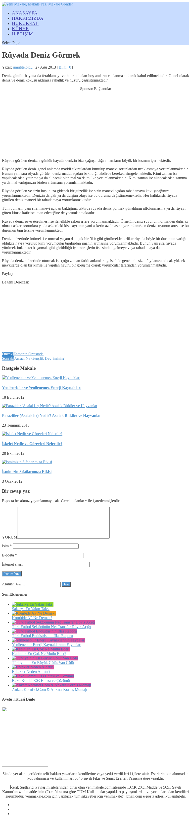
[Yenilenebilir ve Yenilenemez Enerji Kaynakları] (41, 377)
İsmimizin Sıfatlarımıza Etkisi (26, 471)
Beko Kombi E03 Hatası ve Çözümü (41, 680)
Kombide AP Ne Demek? (32, 618)
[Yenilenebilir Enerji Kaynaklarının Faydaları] (48, 640)
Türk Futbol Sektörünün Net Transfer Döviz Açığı (51, 627)
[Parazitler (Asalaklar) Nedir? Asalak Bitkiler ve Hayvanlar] (49, 406)
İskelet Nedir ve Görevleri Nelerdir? (32, 444)
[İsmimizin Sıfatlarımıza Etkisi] (27, 462)
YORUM (9, 537)
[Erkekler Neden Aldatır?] (33, 667)
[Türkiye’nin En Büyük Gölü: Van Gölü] (45, 658)
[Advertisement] (95, 122)
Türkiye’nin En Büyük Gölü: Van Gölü (43, 662)
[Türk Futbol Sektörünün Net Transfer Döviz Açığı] (53, 622)
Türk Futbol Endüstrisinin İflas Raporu (42, 636)
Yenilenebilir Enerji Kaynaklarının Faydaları (46, 644)
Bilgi (62, 67)
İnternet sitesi (12, 564)
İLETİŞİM (22, 33)
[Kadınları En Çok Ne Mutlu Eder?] (41, 649)
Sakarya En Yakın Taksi (30, 609)
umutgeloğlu (23, 67)
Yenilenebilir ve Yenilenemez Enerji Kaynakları (41, 387)
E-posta (9, 555)
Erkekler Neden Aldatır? (31, 671)
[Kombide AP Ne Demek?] (34, 613)
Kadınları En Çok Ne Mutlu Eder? (39, 653)
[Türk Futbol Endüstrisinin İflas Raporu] (44, 631)
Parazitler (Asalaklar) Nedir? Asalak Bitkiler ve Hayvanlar (51, 415)
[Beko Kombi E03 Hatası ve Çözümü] (43, 676)
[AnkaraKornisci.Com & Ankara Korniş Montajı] (51, 685)
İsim (7, 546)
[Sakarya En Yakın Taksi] (32, 604)
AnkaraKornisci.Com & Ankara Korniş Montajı (49, 689)
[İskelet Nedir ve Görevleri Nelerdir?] (32, 434)
